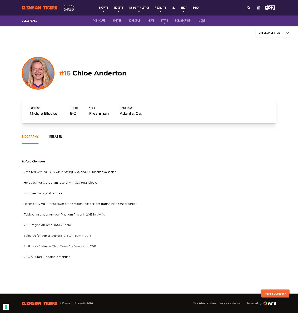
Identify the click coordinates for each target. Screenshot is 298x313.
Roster (117, 20)
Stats (164, 20)
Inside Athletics (139, 7)
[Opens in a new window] (270, 7)
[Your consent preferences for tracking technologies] (6, 307)
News (150, 20)
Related (55, 137)
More (201, 20)
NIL (173, 7)
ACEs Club (99, 20)
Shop (184, 7)
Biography (30, 137)
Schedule (258, 7)
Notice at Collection (230, 303)
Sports (103, 7)
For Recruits (183, 20)
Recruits (160, 7)
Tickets (118, 7)
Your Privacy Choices (204, 303)
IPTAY (195, 7)
